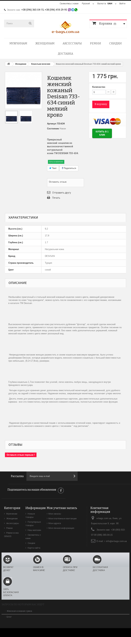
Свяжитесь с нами (69, 3)
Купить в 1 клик (102, 133)
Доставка (65, 53)
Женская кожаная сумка (19, 611)
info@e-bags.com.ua (116, 541)
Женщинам (44, 43)
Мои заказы (54, 513)
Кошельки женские (40, 64)
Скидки (115, 43)
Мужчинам (18, 43)
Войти (122, 3)
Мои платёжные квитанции (62, 518)
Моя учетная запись (62, 508)
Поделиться (69, 168)
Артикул (51, 123)
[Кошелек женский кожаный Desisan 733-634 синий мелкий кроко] (26, 117)
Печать (56, 197)
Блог (9, 616)
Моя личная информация (61, 528)
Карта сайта (33, 548)
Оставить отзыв (58, 182)
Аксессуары (72, 43)
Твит (54, 168)
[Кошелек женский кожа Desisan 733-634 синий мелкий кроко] (11, 117)
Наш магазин (34, 530)
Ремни (95, 43)
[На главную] (8, 64)
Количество (98, 87)
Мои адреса (54, 523)
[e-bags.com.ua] (65, 27)
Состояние (53, 128)
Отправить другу (61, 192)
